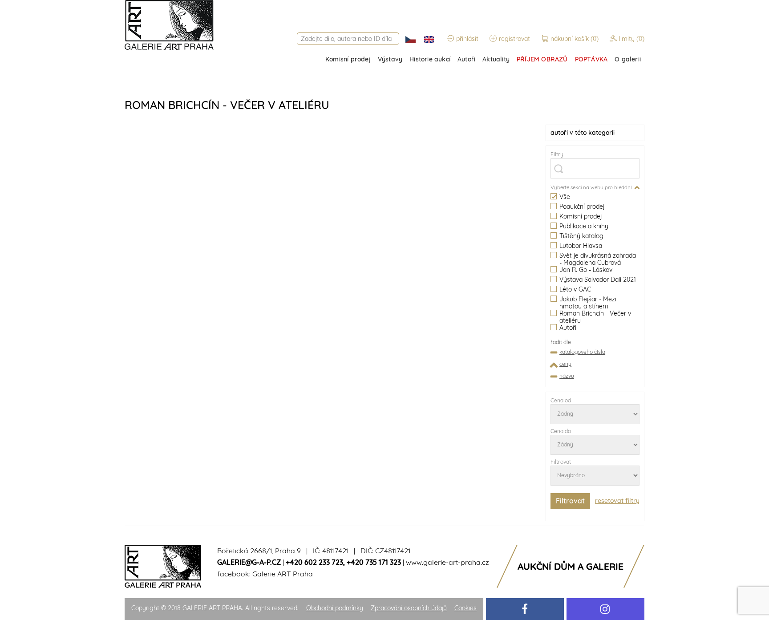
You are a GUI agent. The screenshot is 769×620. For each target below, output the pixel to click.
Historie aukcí (429, 59)
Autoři (466, 59)
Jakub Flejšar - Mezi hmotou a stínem (587, 303)
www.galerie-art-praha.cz (447, 562)
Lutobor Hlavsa (580, 246)
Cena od (560, 400)
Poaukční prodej (581, 207)
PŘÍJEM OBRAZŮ (542, 59)
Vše (564, 197)
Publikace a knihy (583, 226)
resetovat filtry (617, 501)
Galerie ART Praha (282, 573)
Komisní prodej (348, 59)
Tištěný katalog (581, 236)
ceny (565, 364)
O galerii (628, 59)
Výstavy (390, 59)
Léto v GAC (575, 289)
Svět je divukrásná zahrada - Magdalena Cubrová (597, 259)
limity (631, 39)
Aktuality (496, 59)
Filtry (556, 154)
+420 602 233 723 (314, 562)
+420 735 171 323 (374, 562)
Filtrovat (560, 461)
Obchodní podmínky (334, 608)
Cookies (465, 608)
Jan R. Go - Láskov (585, 270)
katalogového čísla (582, 351)
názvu (566, 376)
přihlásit (467, 39)
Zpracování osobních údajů (409, 608)
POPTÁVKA (591, 59)
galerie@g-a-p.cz (249, 562)
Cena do (560, 431)
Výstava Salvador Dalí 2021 (597, 280)
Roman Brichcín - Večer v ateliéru (595, 317)
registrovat (514, 39)
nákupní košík (574, 39)
